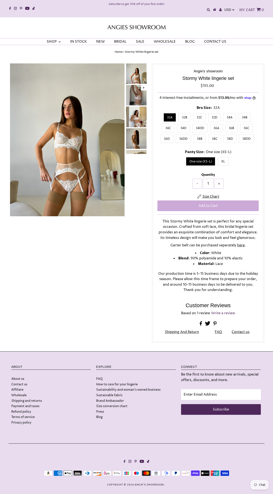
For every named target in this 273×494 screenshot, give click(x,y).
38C (215, 139)
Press (100, 412)
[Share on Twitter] (208, 324)
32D (214, 117)
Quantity (208, 175)
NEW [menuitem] (100, 41)
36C (246, 128)
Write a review (223, 313)
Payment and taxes (25, 406)
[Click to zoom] (117, 70)
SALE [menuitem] (140, 41)
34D (183, 128)
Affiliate (17, 390)
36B (231, 128)
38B (199, 139)
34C (168, 128)
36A (216, 128)
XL (223, 161)
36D (167, 139)
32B (184, 117)
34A (229, 117)
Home (119, 52)
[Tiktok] (33, 9)
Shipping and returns (26, 401)
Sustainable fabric (109, 395)
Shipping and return (182, 332)
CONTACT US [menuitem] (215, 41)
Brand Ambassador (110, 401)
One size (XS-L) (200, 161)
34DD (200, 128)
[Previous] (17, 70)
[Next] (27, 70)
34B (244, 117)
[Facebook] (10, 9)
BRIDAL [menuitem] (120, 41)
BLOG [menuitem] (190, 41)
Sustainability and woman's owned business (128, 390)
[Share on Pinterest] (215, 324)
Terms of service (23, 417)
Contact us (241, 332)
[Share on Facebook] (201, 324)
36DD (183, 139)
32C (199, 117)
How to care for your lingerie (117, 384)
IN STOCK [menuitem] (78, 41)
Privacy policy (21, 423)
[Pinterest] (21, 9)
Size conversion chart (112, 406)
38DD (246, 139)
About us (17, 379)
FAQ (218, 332)
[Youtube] (27, 9)
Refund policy (21, 412)
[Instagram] (15, 9)
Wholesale (19, 395)
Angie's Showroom (149, 484)
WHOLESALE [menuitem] (165, 41)
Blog (99, 417)
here (241, 245)
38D (230, 139)
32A (170, 117)
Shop (52, 41)
